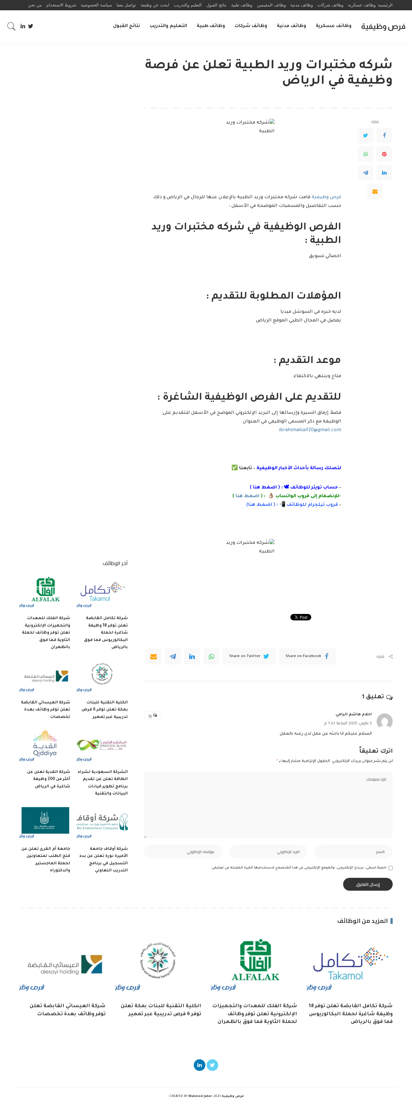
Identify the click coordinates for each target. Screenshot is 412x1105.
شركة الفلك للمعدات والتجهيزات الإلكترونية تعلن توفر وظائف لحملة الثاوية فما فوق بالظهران (46, 633)
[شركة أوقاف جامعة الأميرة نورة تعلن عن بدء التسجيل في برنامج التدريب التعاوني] (102, 823)
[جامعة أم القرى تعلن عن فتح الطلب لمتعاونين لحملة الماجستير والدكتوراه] (44, 823)
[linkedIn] (192, 656)
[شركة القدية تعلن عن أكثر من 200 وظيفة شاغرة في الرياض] (44, 746)
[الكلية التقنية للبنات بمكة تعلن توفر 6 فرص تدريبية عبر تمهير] (102, 677)
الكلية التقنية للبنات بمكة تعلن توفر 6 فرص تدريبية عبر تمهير (104, 710)
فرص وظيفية (383, 26)
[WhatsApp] (365, 154)
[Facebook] (384, 135)
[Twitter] (31, 26)
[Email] (375, 191)
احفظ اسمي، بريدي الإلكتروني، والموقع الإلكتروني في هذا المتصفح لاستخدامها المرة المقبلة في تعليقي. (298, 868)
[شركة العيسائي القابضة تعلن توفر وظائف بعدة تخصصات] (44, 677)
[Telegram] (365, 173)
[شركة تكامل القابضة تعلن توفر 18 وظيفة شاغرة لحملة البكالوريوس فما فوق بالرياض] (102, 593)
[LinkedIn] (23, 26)
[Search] (11, 26)
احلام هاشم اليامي (354, 714)
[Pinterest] (384, 154)
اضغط (263, 505)
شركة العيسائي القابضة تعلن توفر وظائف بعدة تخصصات (45, 710)
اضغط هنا (265, 487)
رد (150, 715)
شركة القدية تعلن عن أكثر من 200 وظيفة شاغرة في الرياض (48, 779)
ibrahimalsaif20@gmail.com (310, 430)
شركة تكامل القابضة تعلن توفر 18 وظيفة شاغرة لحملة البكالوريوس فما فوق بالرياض (106, 633)
